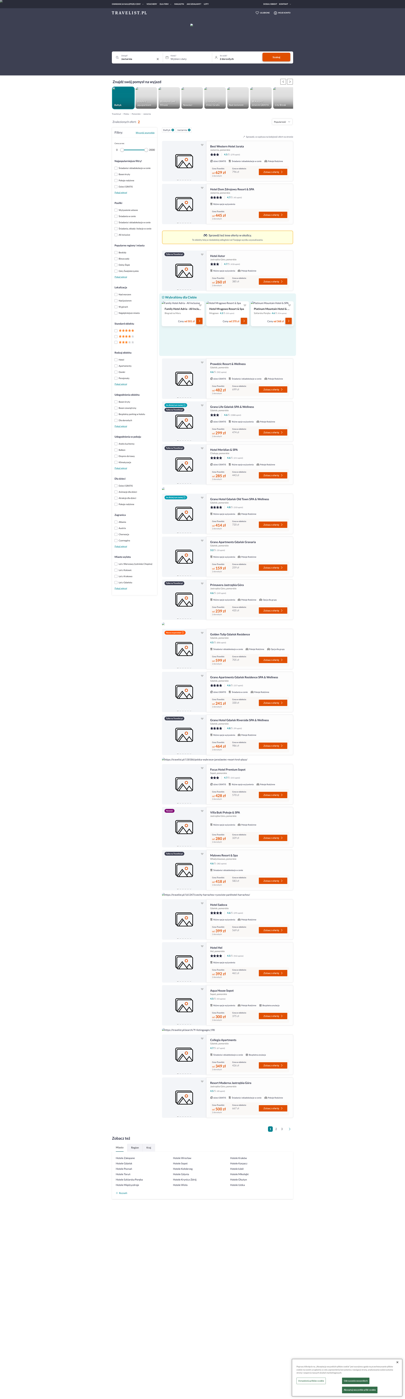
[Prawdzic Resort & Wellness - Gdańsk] (184, 378)
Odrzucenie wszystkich (356, 1381)
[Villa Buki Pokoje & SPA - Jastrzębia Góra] (184, 827)
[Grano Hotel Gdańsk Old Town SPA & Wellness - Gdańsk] (184, 514)
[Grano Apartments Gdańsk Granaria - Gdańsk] (184, 557)
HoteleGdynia (181, 1174)
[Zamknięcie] (397, 1362)
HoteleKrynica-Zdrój (184, 1179)
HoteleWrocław (182, 1158)
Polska (126, 114)
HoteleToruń (123, 1174)
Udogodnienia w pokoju (128, 436)
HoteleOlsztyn (238, 1179)
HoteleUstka (237, 1185)
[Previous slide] (165, 161)
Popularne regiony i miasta (129, 245)
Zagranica (120, 514)
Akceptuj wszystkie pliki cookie (360, 1390)
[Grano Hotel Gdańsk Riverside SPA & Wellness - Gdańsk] (184, 735)
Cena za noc (119, 143)
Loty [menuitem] (206, 4)
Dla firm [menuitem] (164, 4)
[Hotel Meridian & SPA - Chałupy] (184, 464)
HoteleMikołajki (239, 1174)
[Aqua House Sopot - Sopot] (184, 1005)
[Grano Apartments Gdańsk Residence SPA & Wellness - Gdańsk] (184, 692)
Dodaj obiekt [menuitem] (270, 4)
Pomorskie (136, 114)
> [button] (290, 1130)
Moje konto (284, 13)
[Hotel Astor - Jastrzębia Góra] (184, 270)
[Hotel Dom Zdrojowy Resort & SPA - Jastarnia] (184, 204)
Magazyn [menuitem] (179, 4)
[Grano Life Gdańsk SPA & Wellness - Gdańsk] (184, 421)
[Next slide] (202, 161)
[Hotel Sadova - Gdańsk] (184, 919)
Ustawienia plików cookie (311, 1381)
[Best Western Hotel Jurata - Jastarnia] (184, 161)
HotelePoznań (124, 1168)
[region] (184, 161)
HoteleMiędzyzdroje (127, 1185)
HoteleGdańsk (124, 1163)
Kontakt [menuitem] (283, 4)
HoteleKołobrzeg (183, 1168)
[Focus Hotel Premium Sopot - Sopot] (184, 784)
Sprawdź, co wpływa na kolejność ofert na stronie (269, 136)
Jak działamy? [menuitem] (194, 4)
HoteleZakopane (125, 1158)
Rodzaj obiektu (123, 352)
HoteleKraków (238, 1158)
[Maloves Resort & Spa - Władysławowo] (184, 870)
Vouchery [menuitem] (151, 4)
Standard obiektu (124, 323)
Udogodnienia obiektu (127, 394)
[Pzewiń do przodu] (283, 82)
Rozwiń (123, 1192)
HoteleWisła (180, 1185)
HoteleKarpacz (238, 1163)
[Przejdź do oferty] (199, 321)
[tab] (177, 179)
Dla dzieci (120, 478)
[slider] (122, 150)
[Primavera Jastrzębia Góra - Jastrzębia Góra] (184, 599)
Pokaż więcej (121, 192)
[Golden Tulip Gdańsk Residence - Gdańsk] (184, 649)
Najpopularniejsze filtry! (128, 161)
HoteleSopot (180, 1163)
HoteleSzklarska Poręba (129, 1179)
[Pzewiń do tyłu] (290, 82)
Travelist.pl (116, 114)
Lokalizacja (121, 287)
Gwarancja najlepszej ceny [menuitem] (126, 4)
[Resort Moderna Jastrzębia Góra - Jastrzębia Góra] (184, 1097)
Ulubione (265, 13)
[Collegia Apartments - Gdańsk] (184, 1055)
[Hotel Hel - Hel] (184, 962)
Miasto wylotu (123, 556)
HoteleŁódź (237, 1168)
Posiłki (118, 203)
